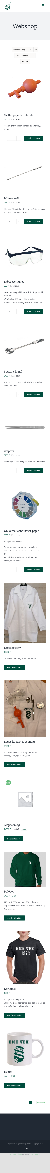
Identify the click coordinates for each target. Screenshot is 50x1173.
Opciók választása (14, 667)
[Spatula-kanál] (25, 345)
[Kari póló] (25, 957)
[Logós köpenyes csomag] (25, 708)
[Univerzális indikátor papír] (25, 505)
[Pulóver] (25, 869)
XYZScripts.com (35, 1154)
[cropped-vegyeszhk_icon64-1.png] (8, 3)
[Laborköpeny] (25, 613)
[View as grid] (22, 61)
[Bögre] (25, 1047)
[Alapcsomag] (25, 799)
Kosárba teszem (33, 138)
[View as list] (27, 61)
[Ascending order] (36, 49)
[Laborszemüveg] (25, 255)
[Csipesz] (25, 427)
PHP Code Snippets (16, 1154)
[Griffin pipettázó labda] (25, 89)
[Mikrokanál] (25, 172)
